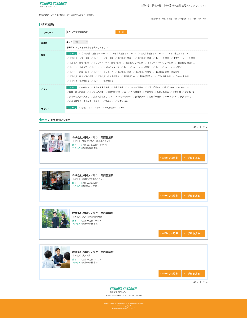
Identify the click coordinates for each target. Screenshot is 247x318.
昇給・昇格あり (100, 96)
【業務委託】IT (146, 76)
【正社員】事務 (144, 58)
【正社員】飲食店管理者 (108, 76)
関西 (185, 19)
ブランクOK (122, 101)
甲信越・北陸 (172, 19)
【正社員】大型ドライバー (93, 53)
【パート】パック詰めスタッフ (105, 67)
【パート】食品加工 (78, 67)
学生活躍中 (118, 87)
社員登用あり (114, 92)
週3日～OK (169, 87)
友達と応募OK (153, 87)
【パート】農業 (182, 76)
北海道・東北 (160, 19)
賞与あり (109, 101)
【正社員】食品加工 (186, 63)
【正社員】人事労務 (134, 63)
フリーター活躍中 (135, 87)
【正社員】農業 (164, 76)
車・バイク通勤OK (132, 92)
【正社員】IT (129, 76)
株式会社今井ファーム (115, 107)
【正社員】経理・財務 (79, 63)
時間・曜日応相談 (77, 92)
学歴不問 (177, 92)
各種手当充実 (155, 96)
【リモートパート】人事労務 (160, 63)
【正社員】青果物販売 (79, 81)
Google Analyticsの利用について (123, 308)
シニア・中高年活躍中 (121, 96)
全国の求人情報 (77, 15)
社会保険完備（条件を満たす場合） (85, 101)
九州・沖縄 (202, 19)
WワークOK (183, 87)
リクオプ (128, 306)
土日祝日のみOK (96, 92)
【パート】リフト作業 (103, 58)
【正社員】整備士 (125, 58)
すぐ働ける (190, 92)
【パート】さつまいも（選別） (169, 67)
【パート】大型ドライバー (121, 53)
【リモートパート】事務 (184, 58)
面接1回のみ (185, 96)
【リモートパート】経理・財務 (107, 63)
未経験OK (85, 87)
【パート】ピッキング (103, 72)
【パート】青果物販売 (103, 81)
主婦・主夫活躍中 (101, 87)
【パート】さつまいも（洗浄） (137, 67)
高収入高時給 (163, 92)
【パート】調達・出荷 (79, 72)
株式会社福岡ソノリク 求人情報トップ (54, 15)
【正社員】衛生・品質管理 (167, 72)
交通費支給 (140, 96)
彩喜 (99, 107)
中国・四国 (192, 19)
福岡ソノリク (87, 107)
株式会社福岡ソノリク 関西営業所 (92, 137)
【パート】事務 (162, 58)
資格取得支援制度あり (79, 96)
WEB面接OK (170, 96)
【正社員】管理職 (143, 72)
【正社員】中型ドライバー (149, 53)
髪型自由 (149, 92)
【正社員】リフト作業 (79, 58)
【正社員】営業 (124, 72)
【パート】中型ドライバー (177, 53)
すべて (73, 53)
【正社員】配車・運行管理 (81, 76)
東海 (180, 19)
